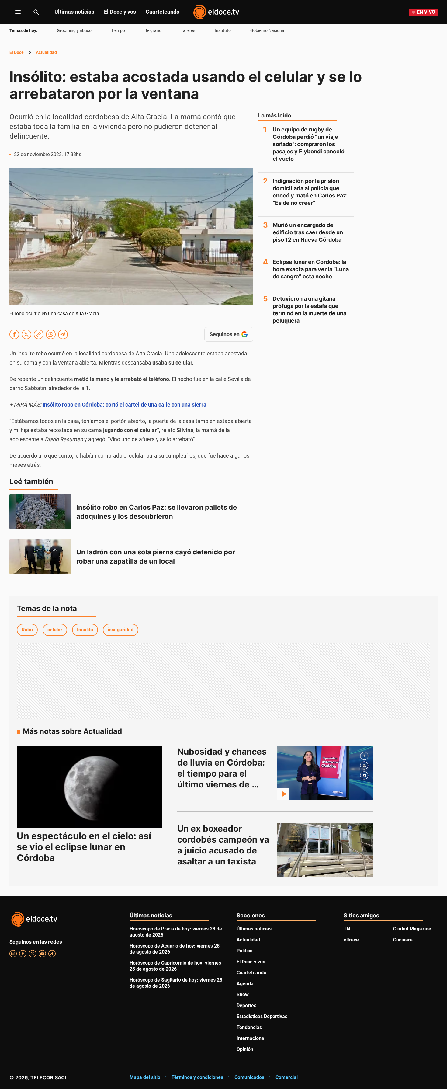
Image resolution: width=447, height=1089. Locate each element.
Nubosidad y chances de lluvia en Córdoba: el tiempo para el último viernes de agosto (223, 773)
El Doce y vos (120, 12)
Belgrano (152, 30)
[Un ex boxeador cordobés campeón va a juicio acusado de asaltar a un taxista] (325, 850)
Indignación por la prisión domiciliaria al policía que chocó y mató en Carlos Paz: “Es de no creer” (310, 192)
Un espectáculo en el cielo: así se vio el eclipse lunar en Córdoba (84, 846)
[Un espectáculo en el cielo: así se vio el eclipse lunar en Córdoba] (89, 787)
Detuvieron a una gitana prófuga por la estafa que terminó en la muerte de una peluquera (309, 309)
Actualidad (46, 52)
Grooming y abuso (74, 30)
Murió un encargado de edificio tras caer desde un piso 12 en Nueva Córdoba (308, 232)
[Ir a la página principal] (216, 12)
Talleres (188, 30)
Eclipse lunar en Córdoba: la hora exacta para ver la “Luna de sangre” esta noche (311, 269)
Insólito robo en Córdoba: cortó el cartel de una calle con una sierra (124, 404)
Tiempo (118, 30)
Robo (27, 630)
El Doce (16, 52)
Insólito (85, 630)
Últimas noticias (74, 12)
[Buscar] (36, 12)
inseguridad (120, 630)
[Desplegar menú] (13, 12)
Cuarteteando (162, 12)
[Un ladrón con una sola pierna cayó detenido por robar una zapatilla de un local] (40, 556)
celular (54, 630)
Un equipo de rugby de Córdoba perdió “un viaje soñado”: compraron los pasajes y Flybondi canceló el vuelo (309, 144)
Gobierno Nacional (267, 30)
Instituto (223, 30)
